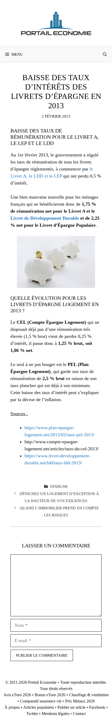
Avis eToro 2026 (17, 695)
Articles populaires (38, 707)
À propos (12, 707)
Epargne (59, 486)
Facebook (97, 707)
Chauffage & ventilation (89, 695)
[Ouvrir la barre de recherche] (105, 54)
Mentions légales (55, 713)
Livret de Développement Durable (44, 218)
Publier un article (71, 707)
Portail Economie (42, 682)
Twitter (32, 713)
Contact (79, 713)
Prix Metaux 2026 (80, 701)
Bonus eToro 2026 (50, 695)
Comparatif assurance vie (40, 701)
